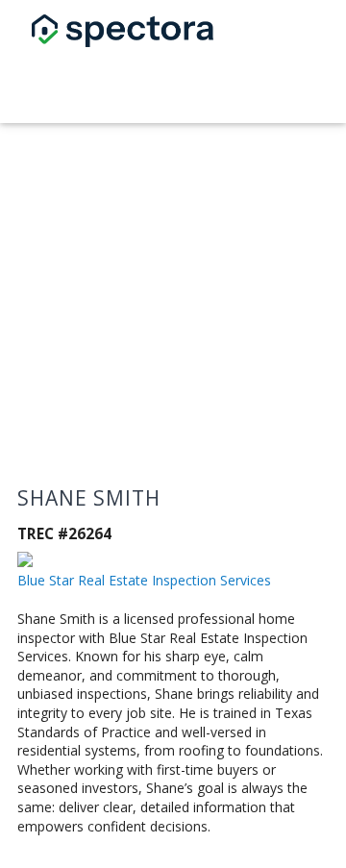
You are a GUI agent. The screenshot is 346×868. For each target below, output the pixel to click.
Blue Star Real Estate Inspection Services (144, 580)
